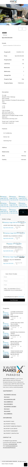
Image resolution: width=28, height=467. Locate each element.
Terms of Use (21, 296)
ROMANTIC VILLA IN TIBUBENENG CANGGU (12, 260)
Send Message (14, 300)
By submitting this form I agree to (14, 296)
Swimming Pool (7, 140)
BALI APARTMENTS (8, 404)
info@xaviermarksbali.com (11, 445)
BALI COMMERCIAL (8, 413)
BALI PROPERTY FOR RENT (10, 406)
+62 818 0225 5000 (12, 444)
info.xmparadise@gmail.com (9, 447)
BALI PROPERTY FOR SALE (10, 394)
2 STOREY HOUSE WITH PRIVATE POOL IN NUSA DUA (17, 313)
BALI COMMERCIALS (8, 401)
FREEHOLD (4, 32)
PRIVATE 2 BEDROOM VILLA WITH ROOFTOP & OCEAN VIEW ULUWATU (13, 247)
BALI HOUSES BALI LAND (9, 399)
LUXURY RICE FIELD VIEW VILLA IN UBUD (13, 225)
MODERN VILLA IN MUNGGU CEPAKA (12, 236)
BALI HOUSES (7, 411)
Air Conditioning (7, 133)
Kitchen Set (6, 137)
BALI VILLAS (6, 397)
